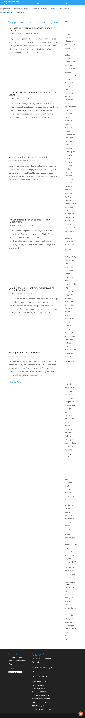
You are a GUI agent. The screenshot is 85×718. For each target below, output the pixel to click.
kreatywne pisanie (35, 33)
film (29, 33)
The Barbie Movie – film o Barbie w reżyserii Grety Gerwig (33, 93)
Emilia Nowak (15, 33)
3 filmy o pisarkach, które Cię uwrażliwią (28, 157)
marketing (19, 12)
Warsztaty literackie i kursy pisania (32, 3)
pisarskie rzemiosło (6, 12)
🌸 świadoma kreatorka (39, 8)
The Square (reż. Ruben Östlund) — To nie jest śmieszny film (31, 220)
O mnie (13, 3)
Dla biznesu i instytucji (50, 3)
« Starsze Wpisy (15, 382)
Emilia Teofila (63, 8)
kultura (53, 8)
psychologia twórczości (21, 8)
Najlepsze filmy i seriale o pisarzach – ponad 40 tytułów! (31, 28)
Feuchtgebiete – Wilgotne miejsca (25, 352)
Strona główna (6, 3)
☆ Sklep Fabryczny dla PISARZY (65, 3)
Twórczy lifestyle (5, 8)
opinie (31, 98)
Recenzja (19, 3)
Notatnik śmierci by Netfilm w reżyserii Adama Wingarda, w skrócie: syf (31, 288)
